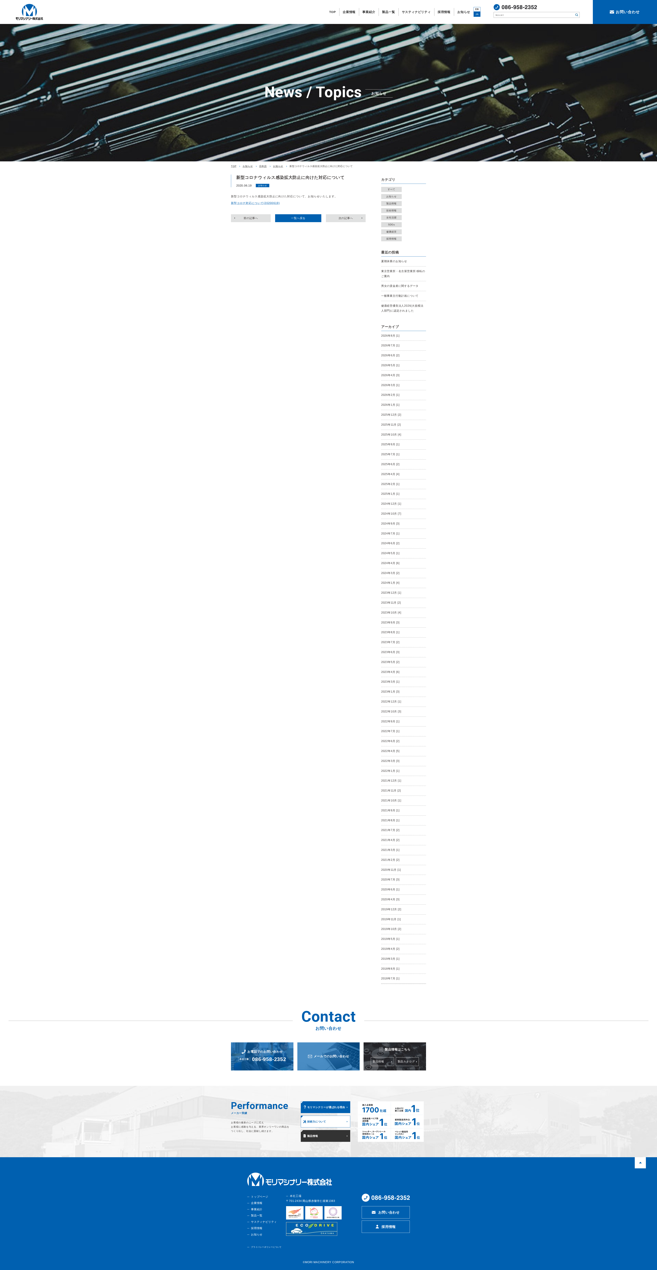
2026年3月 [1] (390, 385)
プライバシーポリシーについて (266, 1247)
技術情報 (391, 210)
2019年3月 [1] (390, 958)
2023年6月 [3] (390, 652)
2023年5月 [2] (390, 662)
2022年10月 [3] (391, 711)
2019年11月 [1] (391, 919)
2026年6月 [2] (390, 355)
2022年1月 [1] (390, 770)
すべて (391, 189)
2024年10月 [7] (391, 513)
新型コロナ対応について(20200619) (255, 203)
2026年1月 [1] (390, 404)
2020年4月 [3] (390, 899)
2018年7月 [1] (390, 978)
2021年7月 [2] (390, 830)
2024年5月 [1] (390, 553)
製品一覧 (256, 1215)
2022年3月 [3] (390, 761)
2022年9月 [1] (390, 721)
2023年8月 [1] (390, 632)
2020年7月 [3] (390, 879)
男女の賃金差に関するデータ (399, 285)
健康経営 (391, 231)
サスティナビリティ (264, 1221)
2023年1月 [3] (390, 691)
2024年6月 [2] (390, 543)
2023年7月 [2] (390, 642)
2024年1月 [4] (390, 582)
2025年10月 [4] (391, 434)
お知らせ (391, 196)
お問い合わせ (389, 1212)
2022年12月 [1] (391, 701)
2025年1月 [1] (390, 493)
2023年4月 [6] (390, 672)
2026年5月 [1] (390, 365)
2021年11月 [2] (391, 790)
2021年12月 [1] (391, 780)
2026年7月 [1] (390, 345)
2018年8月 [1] (390, 968)
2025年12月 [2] (391, 414)
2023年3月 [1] (390, 681)
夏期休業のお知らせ (394, 261)
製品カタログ (406, 1061)
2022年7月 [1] (390, 731)
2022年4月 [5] (390, 751)
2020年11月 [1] (391, 869)
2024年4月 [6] (390, 563)
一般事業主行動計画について (399, 295)
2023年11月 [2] (391, 602)
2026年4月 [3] (390, 375)
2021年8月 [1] (390, 820)
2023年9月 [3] (390, 622)
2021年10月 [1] (391, 800)
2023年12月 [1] (391, 592)
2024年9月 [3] (390, 523)
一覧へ (298, 218)
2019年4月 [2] (390, 948)
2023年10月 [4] (391, 612)
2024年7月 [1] (390, 533)
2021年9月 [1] (390, 810)
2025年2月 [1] (390, 484)
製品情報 (391, 203)
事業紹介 (256, 1209)
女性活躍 (391, 217)
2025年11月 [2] (391, 424)
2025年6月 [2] (390, 464)
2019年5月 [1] (390, 938)
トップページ (259, 1196)
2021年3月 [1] (390, 849)
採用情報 (391, 238)
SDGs (391, 224)
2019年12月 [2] (391, 909)
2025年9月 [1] (390, 444)
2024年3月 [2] (390, 573)
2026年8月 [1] (390, 335)
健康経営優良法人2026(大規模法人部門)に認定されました (402, 308)
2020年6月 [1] (390, 889)
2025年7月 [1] (390, 454)
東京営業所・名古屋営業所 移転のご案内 (403, 274)
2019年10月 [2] (391, 929)
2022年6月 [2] (390, 741)
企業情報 (256, 1203)
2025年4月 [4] (390, 474)
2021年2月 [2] (390, 859)
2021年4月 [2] (390, 840)
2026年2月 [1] (390, 394)
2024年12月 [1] (391, 503)
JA (477, 14)
